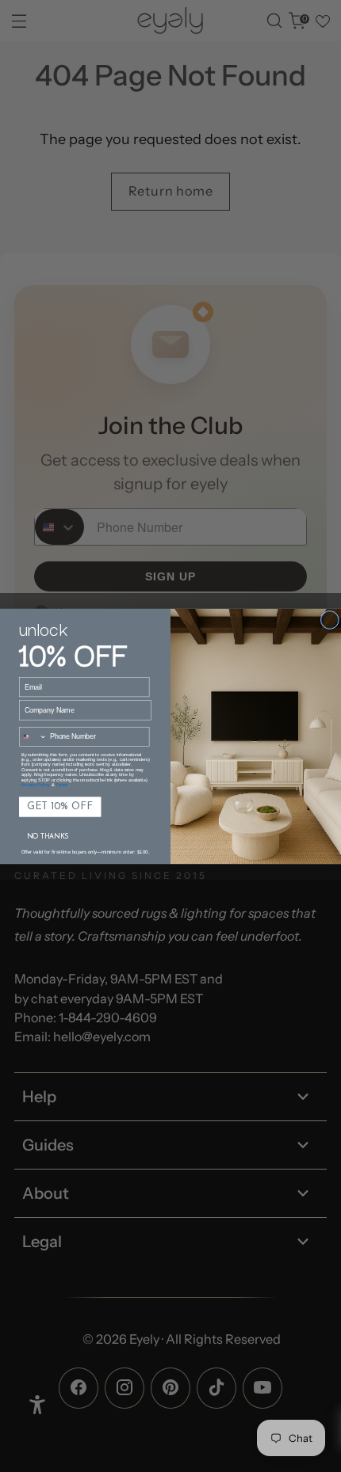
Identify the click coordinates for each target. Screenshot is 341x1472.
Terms (61, 784)
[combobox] (33, 736)
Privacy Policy (35, 784)
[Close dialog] (330, 620)
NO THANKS (48, 836)
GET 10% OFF (60, 806)
